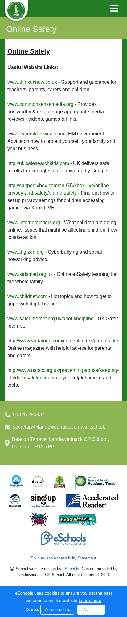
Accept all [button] (91, 609)
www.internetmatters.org (33, 222)
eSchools (71, 569)
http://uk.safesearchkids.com (38, 163)
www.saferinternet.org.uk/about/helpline (50, 318)
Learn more (90, 600)
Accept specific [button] (57, 609)
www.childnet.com (27, 296)
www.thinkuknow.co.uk (32, 82)
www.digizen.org (25, 252)
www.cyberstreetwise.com (35, 133)
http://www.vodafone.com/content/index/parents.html (64, 340)
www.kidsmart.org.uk (30, 274)
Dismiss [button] (31, 609)
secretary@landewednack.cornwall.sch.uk (59, 426)
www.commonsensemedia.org (40, 104)
